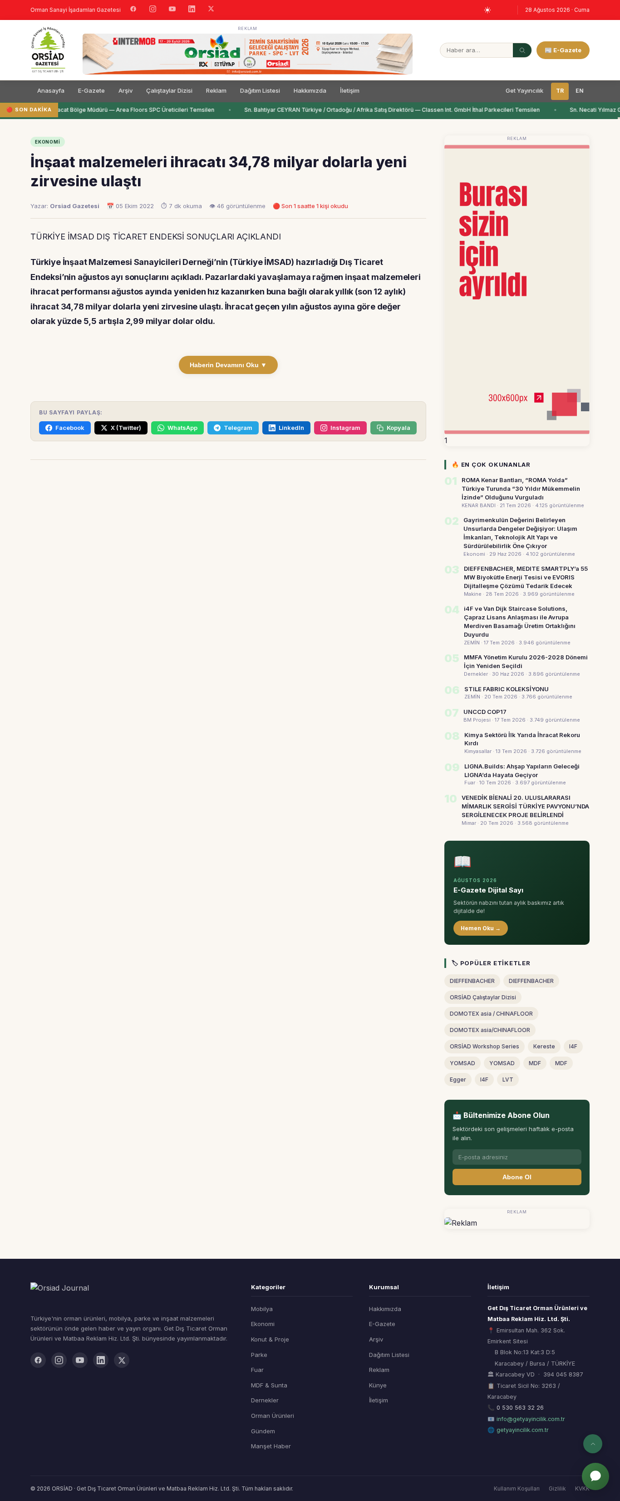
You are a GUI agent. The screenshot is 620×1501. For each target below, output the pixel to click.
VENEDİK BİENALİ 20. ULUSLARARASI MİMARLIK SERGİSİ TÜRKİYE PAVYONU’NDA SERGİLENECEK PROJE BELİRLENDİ (525, 806)
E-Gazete (91, 90)
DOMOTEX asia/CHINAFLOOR (490, 1030)
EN (580, 90)
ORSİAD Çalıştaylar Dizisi (483, 997)
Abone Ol (516, 1177)
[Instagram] (152, 10)
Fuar (257, 1369)
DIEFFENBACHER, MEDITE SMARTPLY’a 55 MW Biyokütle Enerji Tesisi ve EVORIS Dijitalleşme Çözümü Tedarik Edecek (526, 577)
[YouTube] (172, 10)
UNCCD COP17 (485, 711)
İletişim (349, 90)
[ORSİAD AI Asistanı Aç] (595, 1476)
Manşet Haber (271, 1446)
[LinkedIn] (191, 10)
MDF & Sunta (269, 1385)
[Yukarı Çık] (592, 1443)
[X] (211, 9)
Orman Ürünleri (272, 1415)
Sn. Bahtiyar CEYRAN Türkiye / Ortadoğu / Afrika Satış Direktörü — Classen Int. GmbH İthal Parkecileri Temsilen (388, 109)
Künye (378, 1385)
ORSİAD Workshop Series (484, 1046)
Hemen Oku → (481, 928)
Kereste (544, 1046)
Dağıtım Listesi (260, 90)
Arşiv (125, 90)
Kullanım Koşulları (517, 1488)
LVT (507, 1079)
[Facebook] (133, 10)
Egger (458, 1079)
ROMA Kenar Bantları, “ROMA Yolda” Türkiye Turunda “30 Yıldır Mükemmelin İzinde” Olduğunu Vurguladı (521, 488)
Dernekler (265, 1400)
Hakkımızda (310, 90)
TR (560, 90)
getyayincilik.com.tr (523, 1429)
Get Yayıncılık (524, 90)
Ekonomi (263, 1323)
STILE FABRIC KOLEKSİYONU (506, 689)
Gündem (263, 1431)
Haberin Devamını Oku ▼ (228, 365)
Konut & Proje (270, 1339)
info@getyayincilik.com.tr (531, 1419)
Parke (259, 1354)
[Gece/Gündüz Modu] (487, 10)
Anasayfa (50, 90)
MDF (535, 1063)
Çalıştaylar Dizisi (169, 90)
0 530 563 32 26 (520, 1407)
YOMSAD (462, 1063)
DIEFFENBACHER (472, 980)
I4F (573, 1046)
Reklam (216, 90)
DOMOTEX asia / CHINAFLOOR (491, 1013)
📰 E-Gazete (563, 50)
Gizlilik (557, 1488)
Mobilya (262, 1308)
